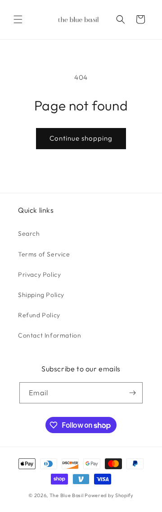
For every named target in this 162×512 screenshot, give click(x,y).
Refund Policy (39, 315)
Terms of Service (44, 254)
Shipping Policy (41, 295)
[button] (18, 19)
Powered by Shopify (109, 495)
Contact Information (49, 335)
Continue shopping (81, 138)
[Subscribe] (132, 392)
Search (29, 233)
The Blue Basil (67, 495)
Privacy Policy (39, 274)
